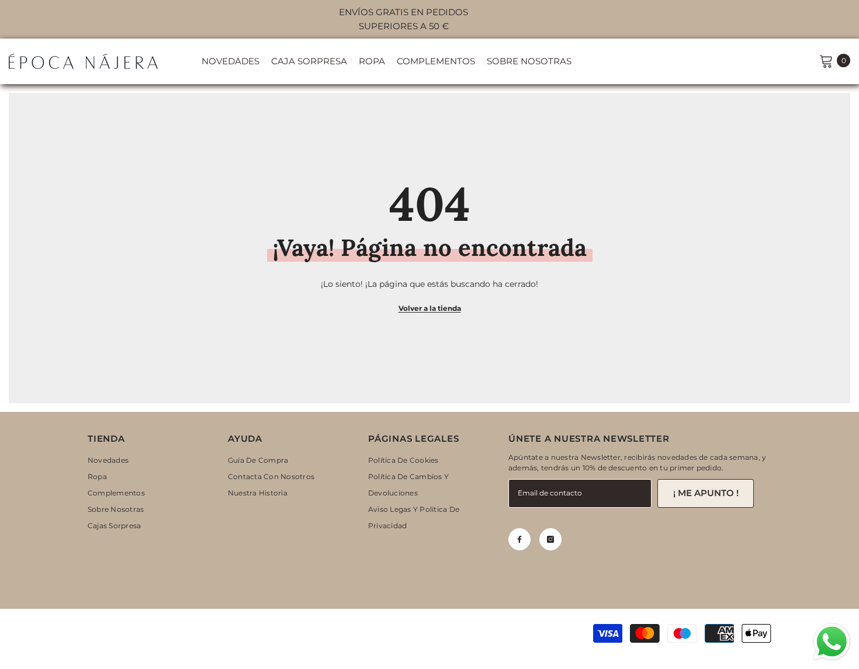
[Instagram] (550, 539)
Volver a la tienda (430, 308)
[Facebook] (519, 539)
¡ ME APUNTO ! (706, 492)
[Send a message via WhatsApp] (831, 642)
